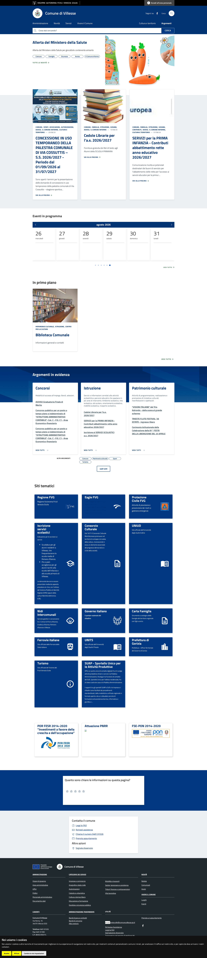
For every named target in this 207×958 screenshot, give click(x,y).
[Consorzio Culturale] (117, 563)
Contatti (36, 911)
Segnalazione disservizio (114, 932)
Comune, (39, 127)
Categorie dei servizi (77, 874)
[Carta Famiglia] (164, 620)
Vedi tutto (167, 267)
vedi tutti (103, 468)
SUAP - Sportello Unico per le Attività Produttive (103, 665)
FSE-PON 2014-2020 (146, 725)
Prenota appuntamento (86, 838)
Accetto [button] (6, 953)
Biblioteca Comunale (52, 335)
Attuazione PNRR (96, 725)
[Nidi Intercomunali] (70, 620)
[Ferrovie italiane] (70, 646)
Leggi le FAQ (81, 825)
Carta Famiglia (141, 611)
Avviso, (39, 129)
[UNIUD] (164, 563)
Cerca (168, 30)
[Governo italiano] (117, 620)
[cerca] (171, 13)
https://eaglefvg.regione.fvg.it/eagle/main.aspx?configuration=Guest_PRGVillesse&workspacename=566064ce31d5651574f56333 (95, 507)
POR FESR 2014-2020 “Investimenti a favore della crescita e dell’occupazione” (56, 729)
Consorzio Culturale (91, 527)
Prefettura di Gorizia (140, 642)
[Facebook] (156, 13)
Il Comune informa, (50, 129)
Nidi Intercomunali (46, 613)
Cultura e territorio (147, 23)
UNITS (89, 640)
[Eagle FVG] (117, 506)
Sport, (46, 127)
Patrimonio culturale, (45, 326)
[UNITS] (117, 646)
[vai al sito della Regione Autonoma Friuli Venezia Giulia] (56, 3)
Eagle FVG (91, 497)
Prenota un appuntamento (151, 918)
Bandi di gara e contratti (78, 918)
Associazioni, (55, 127)
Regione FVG (46, 497)
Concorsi (43, 388)
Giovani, (113, 127)
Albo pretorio (74, 923)
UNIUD (136, 525)
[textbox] (102, 791)
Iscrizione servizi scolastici (43, 529)
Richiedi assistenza (84, 829)
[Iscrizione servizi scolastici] (70, 563)
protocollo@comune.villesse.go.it (122, 922)
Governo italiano (96, 611)
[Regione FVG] (70, 506)
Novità (144, 874)
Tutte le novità (40, 62)
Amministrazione (40, 874)
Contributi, (137, 129)
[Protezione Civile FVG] (164, 506)
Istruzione (92, 388)
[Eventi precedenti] (35, 225)
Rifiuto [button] (16, 953)
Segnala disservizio (84, 848)
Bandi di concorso (75, 920)
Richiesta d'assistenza (113, 927)
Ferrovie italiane (48, 640)
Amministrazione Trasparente (81, 911)
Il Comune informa (98, 129)
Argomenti (166, 23)
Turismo (42, 663)
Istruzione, (105, 127)
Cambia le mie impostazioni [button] (34, 953)
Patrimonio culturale (149, 388)
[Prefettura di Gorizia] (164, 646)
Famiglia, (96, 127)
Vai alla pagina (43, 195)
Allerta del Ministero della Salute (60, 42)
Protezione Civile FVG (139, 499)
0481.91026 (89, 834)
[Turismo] (70, 683)
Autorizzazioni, (67, 127)
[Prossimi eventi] (171, 225)
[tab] (95, 265)
